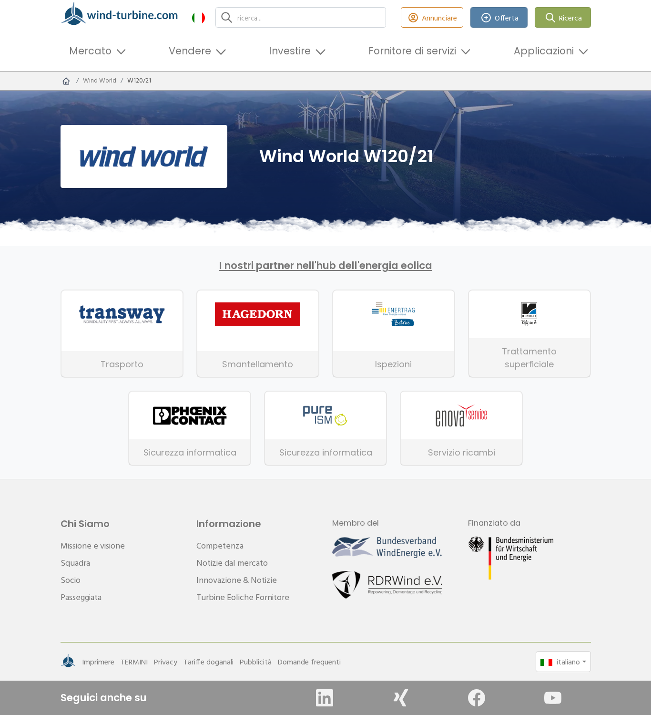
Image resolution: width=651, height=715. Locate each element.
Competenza (220, 545)
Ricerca (570, 17)
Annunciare (439, 17)
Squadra (75, 562)
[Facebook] (476, 697)
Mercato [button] (90, 51)
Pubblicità (256, 661)
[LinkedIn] (324, 697)
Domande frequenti (309, 661)
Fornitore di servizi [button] (412, 51)
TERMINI (134, 661)
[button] (198, 17)
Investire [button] (290, 51)
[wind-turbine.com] (66, 80)
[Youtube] (552, 697)
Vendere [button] (190, 51)
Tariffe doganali (208, 661)
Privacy (165, 661)
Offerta (507, 17)
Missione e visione (93, 545)
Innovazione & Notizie (236, 579)
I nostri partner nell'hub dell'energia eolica (325, 266)
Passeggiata (81, 596)
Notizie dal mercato (232, 562)
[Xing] (400, 697)
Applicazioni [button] (544, 51)
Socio (71, 579)
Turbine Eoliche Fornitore (242, 596)
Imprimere (98, 661)
